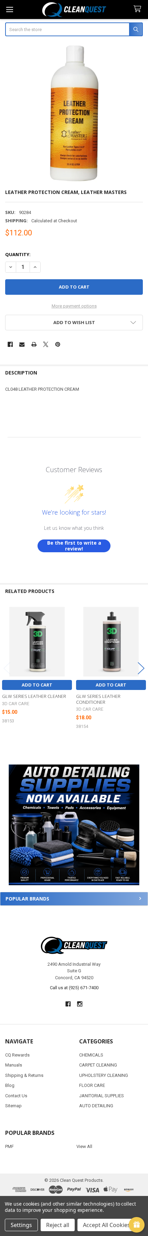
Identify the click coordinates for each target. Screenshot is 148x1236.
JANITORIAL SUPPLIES (101, 1095)
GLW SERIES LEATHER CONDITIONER (98, 699)
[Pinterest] (58, 344)
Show (137, 1225)
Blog (9, 1085)
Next (141, 668)
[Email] (22, 344)
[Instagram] (80, 1004)
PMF (9, 1146)
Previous (7, 668)
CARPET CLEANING (98, 1065)
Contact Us (16, 1095)
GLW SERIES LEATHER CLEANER (34, 696)
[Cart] (138, 9)
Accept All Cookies (106, 1225)
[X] (46, 344)
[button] (74, 825)
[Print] (34, 344)
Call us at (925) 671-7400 (74, 987)
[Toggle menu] (9, 9)
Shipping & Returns (24, 1075)
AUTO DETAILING (96, 1105)
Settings (21, 1225)
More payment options (74, 306)
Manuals (13, 1065)
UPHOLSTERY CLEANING (103, 1075)
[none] (74, 113)
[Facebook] (10, 344)
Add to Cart (37, 685)
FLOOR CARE (92, 1085)
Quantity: (18, 254)
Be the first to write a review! (74, 545)
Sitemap (13, 1105)
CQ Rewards (17, 1055)
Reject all (57, 1225)
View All (84, 1146)
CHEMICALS (91, 1055)
